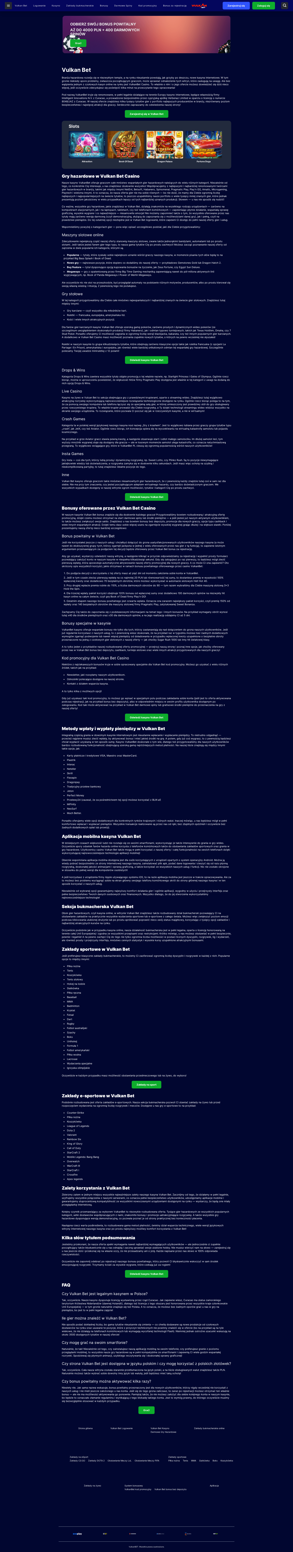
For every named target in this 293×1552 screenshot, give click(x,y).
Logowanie (39, 5)
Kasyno (56, 5)
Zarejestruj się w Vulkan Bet (146, 113)
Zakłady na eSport (79, 1457)
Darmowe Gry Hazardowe (163, 1432)
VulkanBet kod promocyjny (138, 1489)
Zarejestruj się (236, 5)
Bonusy (104, 5)
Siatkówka (204, 1460)
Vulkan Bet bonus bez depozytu (170, 1489)
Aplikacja (214, 1485)
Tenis (185, 1460)
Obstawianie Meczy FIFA (147, 1460)
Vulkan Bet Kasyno (160, 1428)
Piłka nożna (174, 1460)
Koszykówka (227, 1460)
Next (221, 147)
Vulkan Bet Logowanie (121, 1428)
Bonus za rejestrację (175, 5)
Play (87, 140)
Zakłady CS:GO (77, 1460)
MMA (193, 1460)
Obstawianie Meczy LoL (120, 1460)
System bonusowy (134, 1485)
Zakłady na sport (146, 1084)
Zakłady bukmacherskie (80, 5)
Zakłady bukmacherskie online (209, 1428)
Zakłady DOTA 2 (96, 1460)
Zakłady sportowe (177, 1457)
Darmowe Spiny (123, 5)
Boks (215, 1460)
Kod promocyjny (147, 5)
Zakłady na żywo (92, 1485)
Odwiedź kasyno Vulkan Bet (146, 360)
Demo (87, 149)
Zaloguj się (263, 5)
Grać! (78, 43)
